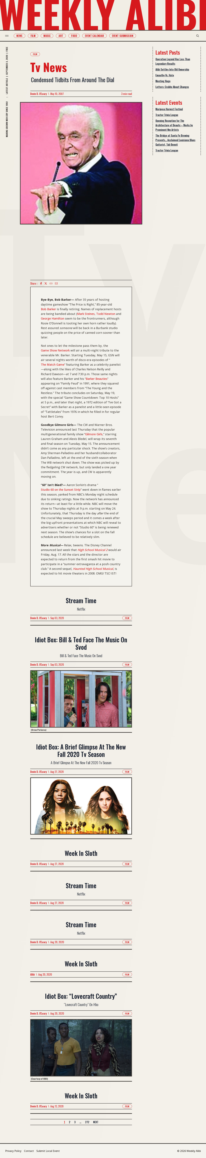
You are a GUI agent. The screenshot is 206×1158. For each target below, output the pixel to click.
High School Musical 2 (93, 550)
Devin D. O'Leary (38, 94)
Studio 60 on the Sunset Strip (61, 489)
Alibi (32, 974)
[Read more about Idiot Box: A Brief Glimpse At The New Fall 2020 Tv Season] (81, 808)
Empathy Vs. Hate (164, 75)
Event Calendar (94, 36)
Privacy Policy (13, 1151)
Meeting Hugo (162, 81)
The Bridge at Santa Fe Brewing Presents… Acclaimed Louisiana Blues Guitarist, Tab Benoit (175, 140)
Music (47, 36)
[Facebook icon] (41, 283)
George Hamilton (52, 318)
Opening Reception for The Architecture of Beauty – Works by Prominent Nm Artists (174, 125)
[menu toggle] (7, 36)
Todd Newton (105, 314)
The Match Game (52, 364)
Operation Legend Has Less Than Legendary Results (172, 61)
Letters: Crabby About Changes (172, 87)
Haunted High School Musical (93, 569)
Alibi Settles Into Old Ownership (172, 69)
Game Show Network (55, 350)
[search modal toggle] (197, 35)
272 (87, 1122)
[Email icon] (56, 283)
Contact (29, 1151)
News (19, 36)
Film (33, 36)
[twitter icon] (45, 283)
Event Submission (122, 36)
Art (61, 36)
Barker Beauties (96, 379)
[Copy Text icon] (51, 283)
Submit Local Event (48, 1151)
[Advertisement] (81, 252)
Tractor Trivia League (166, 115)
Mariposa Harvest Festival (169, 109)
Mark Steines (86, 314)
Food (74, 36)
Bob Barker (48, 309)
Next (95, 1122)
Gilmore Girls (94, 434)
